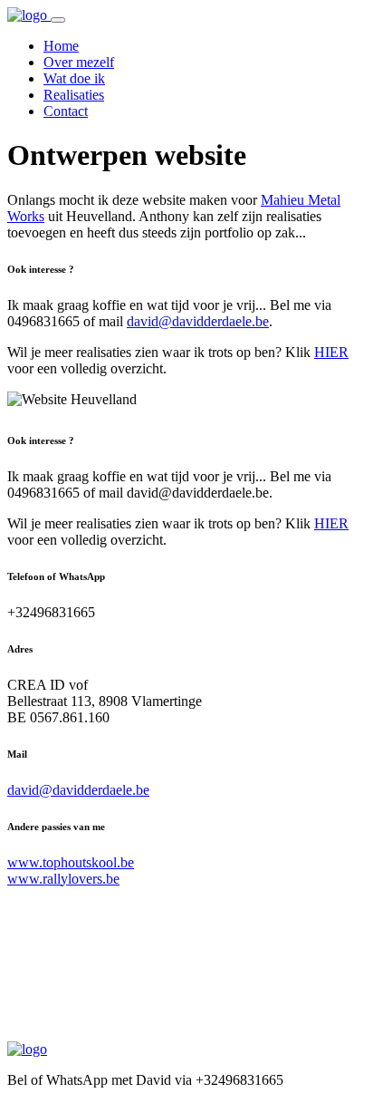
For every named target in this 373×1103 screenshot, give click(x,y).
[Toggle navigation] (58, 20)
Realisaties (73, 94)
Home (61, 45)
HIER (331, 352)
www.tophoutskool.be (70, 862)
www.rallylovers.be (63, 878)
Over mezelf (78, 62)
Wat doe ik (74, 78)
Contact (65, 111)
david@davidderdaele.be (198, 321)
